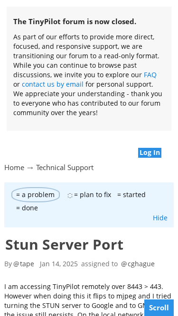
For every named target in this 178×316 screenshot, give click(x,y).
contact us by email (53, 84)
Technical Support (65, 167)
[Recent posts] (173, 148)
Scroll (159, 307)
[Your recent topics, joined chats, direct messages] (5, 148)
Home (14, 167)
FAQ (150, 74)
